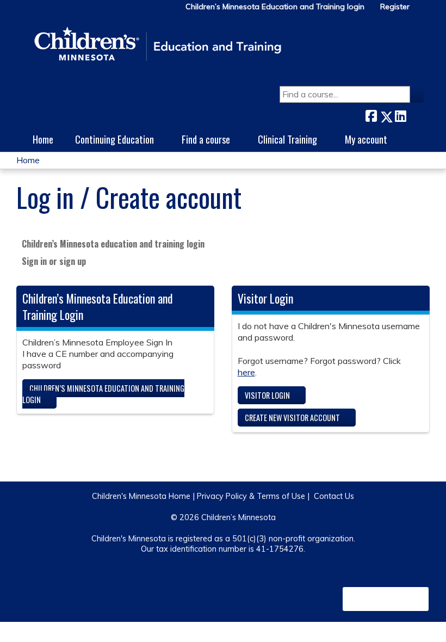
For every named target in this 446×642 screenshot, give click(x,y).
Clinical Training (287, 139)
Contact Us (334, 496)
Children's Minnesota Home (141, 496)
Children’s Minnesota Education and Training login (274, 7)
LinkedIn (400, 114)
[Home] (158, 45)
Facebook (371, 114)
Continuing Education (114, 139)
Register (395, 7)
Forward (415, 114)
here (246, 372)
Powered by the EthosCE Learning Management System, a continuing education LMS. (386, 599)
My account (366, 139)
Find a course (206, 139)
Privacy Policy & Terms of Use (251, 496)
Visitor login (267, 395)
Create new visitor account (292, 417)
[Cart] (421, 10)
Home (43, 139)
